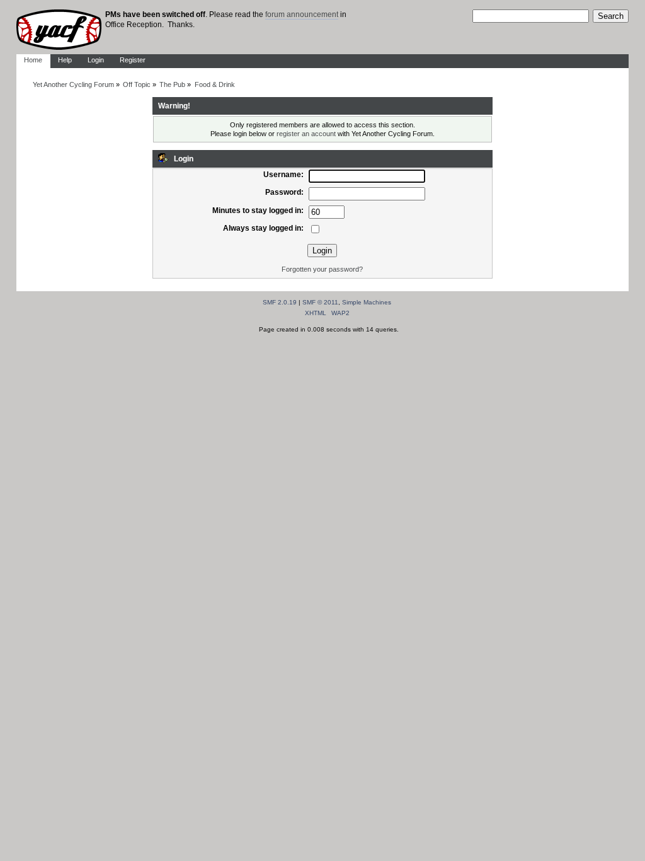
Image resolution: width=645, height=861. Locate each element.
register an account (306, 133)
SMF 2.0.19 (280, 302)
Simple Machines (366, 302)
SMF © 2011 (320, 302)
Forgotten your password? (322, 269)
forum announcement (301, 14)
